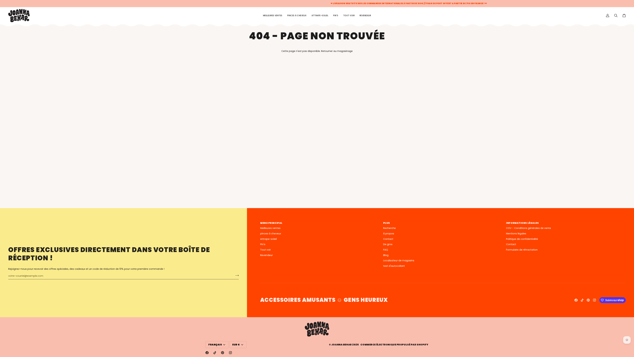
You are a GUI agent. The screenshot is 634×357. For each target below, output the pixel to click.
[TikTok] (582, 300)
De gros (387, 244)
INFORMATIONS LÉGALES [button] (522, 223)
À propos (388, 233)
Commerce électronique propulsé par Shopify (394, 344)
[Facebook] (576, 300)
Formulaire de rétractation (522, 249)
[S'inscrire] (236, 275)
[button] (349, 15)
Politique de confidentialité (522, 239)
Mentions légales (516, 233)
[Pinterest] (588, 300)
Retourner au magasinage (337, 51)
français (215, 344)
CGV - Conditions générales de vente (528, 228)
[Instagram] (594, 300)
